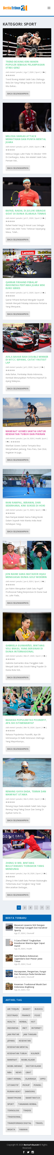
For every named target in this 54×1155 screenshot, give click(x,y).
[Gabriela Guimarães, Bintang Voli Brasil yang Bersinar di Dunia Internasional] (27, 626)
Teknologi (13, 1110)
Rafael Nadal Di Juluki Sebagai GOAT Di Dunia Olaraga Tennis (26, 212)
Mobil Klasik (28, 1059)
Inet (24, 1028)
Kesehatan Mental (17, 1047)
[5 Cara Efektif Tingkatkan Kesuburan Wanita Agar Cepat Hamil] (9, 942)
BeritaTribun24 (31, 1144)
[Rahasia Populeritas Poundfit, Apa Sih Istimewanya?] (27, 701)
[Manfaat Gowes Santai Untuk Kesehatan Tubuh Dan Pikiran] (27, 412)
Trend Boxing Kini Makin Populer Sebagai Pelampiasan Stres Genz (25, 64)
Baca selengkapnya (17, 93)
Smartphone (14, 1097)
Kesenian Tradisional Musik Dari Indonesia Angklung (30, 985)
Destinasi (12, 1015)
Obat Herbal (14, 1078)
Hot (28, 990)
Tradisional (14, 1116)
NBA (9, 1072)
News (18, 1072)
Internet (36, 1028)
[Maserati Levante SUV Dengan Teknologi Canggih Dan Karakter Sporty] (9, 927)
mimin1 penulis (16, 72)
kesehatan (25, 1040)
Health (38, 438)
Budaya (39, 1009)
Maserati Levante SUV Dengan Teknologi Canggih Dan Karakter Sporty (30, 928)
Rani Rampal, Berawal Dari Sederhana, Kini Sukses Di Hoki (25, 504)
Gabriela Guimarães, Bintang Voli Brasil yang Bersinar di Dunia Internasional (25, 648)
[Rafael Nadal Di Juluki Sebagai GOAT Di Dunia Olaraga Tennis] (27, 191)
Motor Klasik (33, 1066)
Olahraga (30, 1078)
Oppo (43, 1078)
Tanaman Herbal (27, 1104)
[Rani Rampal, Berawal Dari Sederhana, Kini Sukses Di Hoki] (27, 483)
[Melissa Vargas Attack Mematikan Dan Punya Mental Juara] (27, 117)
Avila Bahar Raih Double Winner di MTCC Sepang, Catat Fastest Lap (27, 359)
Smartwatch (32, 1097)
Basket (27, 1009)
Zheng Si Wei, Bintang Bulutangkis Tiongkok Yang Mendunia (25, 866)
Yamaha (23, 1129)
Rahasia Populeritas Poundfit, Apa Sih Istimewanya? (26, 721)
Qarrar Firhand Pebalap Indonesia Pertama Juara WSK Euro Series (25, 285)
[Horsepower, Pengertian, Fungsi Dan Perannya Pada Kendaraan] (9, 973)
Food (29, 964)
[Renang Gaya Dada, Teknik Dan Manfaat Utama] (27, 772)
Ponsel (37, 1085)
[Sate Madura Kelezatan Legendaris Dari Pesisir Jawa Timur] (9, 957)
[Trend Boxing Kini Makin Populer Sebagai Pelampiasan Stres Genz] (27, 42)
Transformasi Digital (19, 1123)
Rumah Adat (14, 1091)
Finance (26, 1015)
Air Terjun (13, 1009)
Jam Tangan (29, 1034)
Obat (28, 1072)
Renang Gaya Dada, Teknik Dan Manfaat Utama (26, 793)
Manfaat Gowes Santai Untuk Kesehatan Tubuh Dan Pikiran (26, 433)
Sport (37, 72)
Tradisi (27, 1110)
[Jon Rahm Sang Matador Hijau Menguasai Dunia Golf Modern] (27, 555)
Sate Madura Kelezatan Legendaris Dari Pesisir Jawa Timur (28, 958)
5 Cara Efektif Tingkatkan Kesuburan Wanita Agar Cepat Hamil (29, 943)
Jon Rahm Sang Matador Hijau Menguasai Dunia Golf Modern (26, 575)
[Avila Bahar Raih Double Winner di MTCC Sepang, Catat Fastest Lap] (27, 337)
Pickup (26, 1085)
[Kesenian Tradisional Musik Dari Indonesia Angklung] (9, 986)
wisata (11, 1129)
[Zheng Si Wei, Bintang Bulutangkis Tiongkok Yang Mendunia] (27, 844)
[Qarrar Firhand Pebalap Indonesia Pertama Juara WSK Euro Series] (27, 263)
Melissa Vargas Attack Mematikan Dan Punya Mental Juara (26, 139)
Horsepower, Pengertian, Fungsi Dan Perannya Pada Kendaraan (30, 972)
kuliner (35, 1053)
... (36, 907)
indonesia (12, 1028)
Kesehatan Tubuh (17, 1053)
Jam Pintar (13, 1034)
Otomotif (30, 933)
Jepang (11, 1040)
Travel (39, 1123)
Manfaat (12, 1059)
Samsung (30, 1091)
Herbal (23, 1021)
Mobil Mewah (14, 1066)
